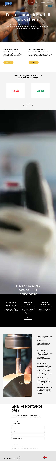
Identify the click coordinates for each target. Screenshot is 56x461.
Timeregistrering (49, 2)
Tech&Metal (35, 5)
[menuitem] (23, 5)
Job (13, 425)
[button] (50, 6)
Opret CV (32, 2)
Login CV (37, 2)
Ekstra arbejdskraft (16, 423)
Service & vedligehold (44, 387)
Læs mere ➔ (8, 62)
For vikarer (22, 5)
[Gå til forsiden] (10, 3)
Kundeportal (43, 2)
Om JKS (39, 5)
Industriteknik (41, 363)
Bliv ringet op (28, 317)
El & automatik (41, 350)
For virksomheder (29, 5)
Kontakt (43, 5)
